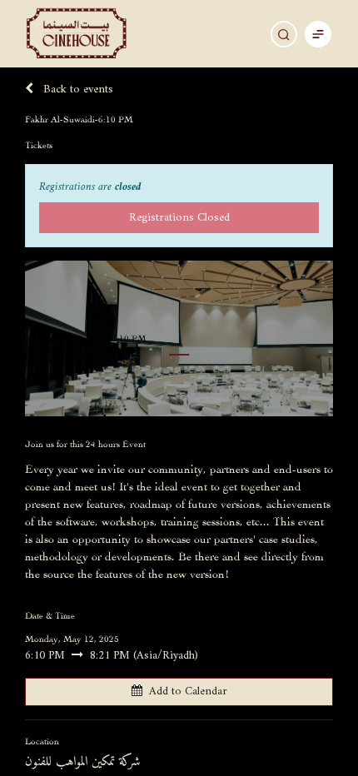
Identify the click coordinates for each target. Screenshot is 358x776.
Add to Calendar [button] (188, 691)
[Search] (284, 34)
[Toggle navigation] (318, 33)
